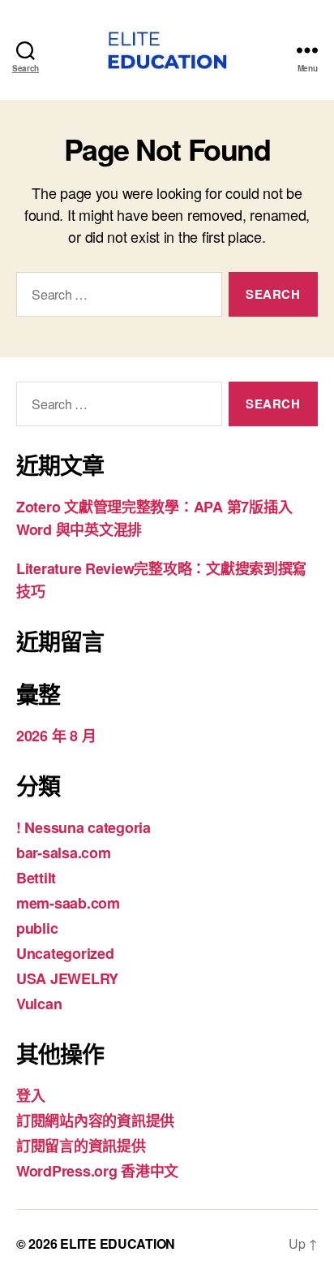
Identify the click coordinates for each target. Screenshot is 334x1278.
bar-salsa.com (63, 852)
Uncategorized (65, 953)
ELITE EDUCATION (117, 1243)
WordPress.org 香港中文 (97, 1170)
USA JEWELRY (67, 978)
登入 (30, 1095)
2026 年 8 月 (56, 735)
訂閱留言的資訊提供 (81, 1145)
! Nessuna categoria (83, 827)
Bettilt (36, 877)
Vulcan (39, 1003)
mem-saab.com (68, 902)
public (37, 928)
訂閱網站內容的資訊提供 (95, 1120)
